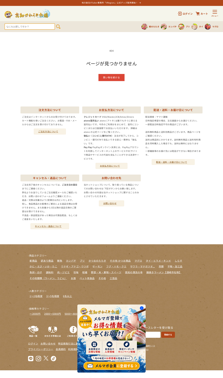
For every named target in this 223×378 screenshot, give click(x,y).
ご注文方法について (48, 131)
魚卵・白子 (36, 272)
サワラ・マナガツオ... (142, 266)
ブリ (82, 260)
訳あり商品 (47, 260)
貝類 (161, 266)
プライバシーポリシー (40, 349)
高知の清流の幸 (134, 272)
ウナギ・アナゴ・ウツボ (75, 266)
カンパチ (71, 260)
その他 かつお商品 (120, 260)
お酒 (73, 278)
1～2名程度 (36, 296)
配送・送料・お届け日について (171, 162)
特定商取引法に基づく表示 (73, 343)
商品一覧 (33, 335)
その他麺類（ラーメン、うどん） (48, 278)
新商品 (33, 260)
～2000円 (35, 314)
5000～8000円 (73, 314)
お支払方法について (110, 165)
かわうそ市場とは (52, 335)
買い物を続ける (111, 77)
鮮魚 (59, 260)
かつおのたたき (97, 260)
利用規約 (73, 349)
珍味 (76, 272)
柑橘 (84, 272)
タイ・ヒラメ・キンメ (158, 260)
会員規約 (61, 349)
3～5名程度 (52, 296)
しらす (178, 260)
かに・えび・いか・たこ (43, 266)
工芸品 (113, 278)
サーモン (97, 266)
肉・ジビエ (63, 272)
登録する (168, 335)
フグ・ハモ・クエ (116, 266)
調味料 (50, 272)
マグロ (138, 260)
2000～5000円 (52, 314)
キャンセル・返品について (48, 226)
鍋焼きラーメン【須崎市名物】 (163, 272)
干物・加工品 (175, 266)
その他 (102, 278)
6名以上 (67, 296)
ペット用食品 (87, 278)
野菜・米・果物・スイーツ (106, 272)
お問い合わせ (110, 203)
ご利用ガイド (73, 335)
